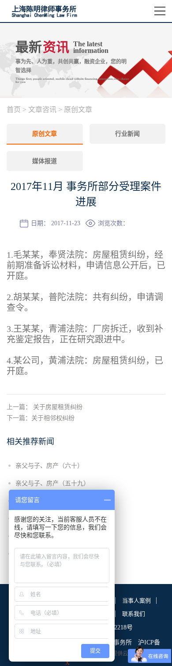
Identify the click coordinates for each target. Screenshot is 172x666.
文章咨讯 (42, 109)
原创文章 (78, 109)
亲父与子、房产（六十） (49, 465)
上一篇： (44, 407)
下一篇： (41, 418)
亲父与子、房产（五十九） (52, 483)
